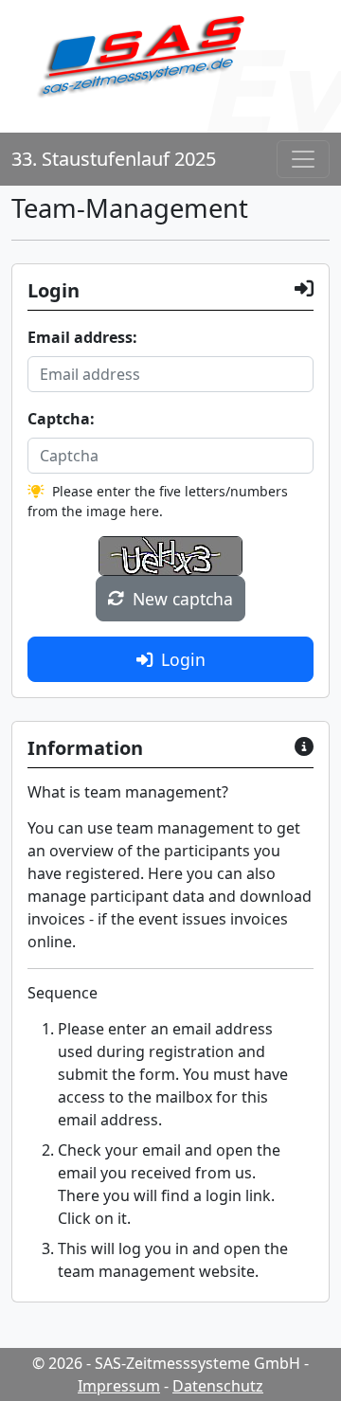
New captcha (183, 598)
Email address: (82, 337)
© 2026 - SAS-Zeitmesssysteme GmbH (166, 1363)
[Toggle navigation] (303, 159)
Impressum (119, 1385)
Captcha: (61, 418)
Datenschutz (217, 1385)
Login (183, 659)
